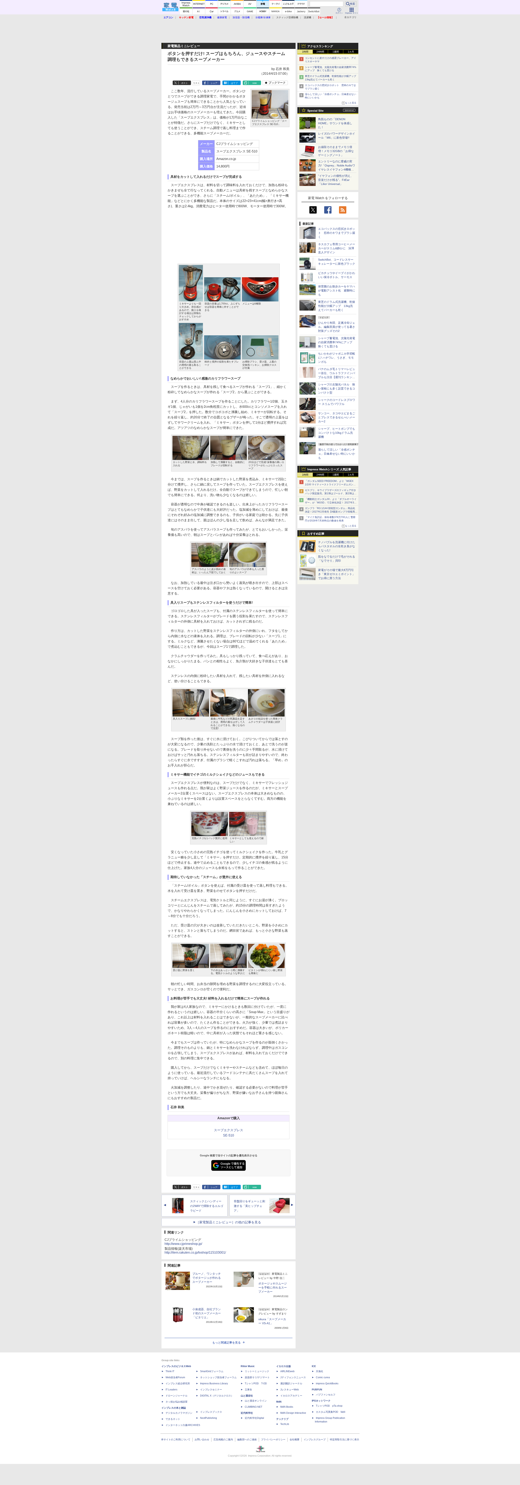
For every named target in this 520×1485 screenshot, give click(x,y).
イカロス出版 (283, 1366)
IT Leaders (171, 1389)
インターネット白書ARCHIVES (183, 1425)
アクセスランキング (320, 46)
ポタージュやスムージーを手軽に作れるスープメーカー (272, 1287)
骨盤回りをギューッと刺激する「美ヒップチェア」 (249, 1206)
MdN (279, 1401)
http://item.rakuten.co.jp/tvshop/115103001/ (195, 1252)
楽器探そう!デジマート (257, 1377)
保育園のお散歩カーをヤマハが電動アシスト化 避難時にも (336, 290)
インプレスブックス (211, 1412)
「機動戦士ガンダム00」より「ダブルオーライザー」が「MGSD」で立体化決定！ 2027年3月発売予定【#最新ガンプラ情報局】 (330, 502)
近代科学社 (247, 1413)
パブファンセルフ (325, 1394)
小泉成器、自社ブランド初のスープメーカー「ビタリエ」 (206, 1313)
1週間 (336, 51)
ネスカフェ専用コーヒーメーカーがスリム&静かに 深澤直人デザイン (336, 248)
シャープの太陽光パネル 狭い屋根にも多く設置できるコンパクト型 (336, 388)
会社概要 (294, 1439)
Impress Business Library (214, 1383)
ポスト (184, 83)
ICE (314, 1366)
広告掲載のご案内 (223, 1439)
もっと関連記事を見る (226, 1342)
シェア (214, 83)
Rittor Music (248, 1366)
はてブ (234, 83)
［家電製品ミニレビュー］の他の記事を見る (228, 1222)
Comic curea (323, 1377)
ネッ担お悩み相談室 (176, 1401)
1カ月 (351, 51)
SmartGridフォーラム (211, 1371)
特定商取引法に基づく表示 (344, 1439)
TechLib (284, 1424)
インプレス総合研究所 (178, 1383)
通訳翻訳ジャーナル (291, 1383)
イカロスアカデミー (291, 1395)
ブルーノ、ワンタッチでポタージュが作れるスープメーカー (206, 1277)
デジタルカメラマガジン (179, 1413)
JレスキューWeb (289, 1389)
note (254, 83)
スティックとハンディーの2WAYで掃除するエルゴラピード (206, 1206)
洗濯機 (307, 17)
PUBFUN (317, 1389)
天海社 (319, 1371)
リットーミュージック (257, 1371)
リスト (196, 83)
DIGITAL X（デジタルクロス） (216, 1395)
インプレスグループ (315, 1439)
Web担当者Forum (175, 1377)
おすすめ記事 (315, 533)
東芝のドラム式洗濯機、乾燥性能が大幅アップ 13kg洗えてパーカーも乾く (336, 306)
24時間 (320, 51)
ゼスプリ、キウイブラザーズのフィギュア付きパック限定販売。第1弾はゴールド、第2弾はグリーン (330, 494)
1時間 (305, 51)
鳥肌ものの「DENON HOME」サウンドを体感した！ (335, 123)
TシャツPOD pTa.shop (329, 1405)
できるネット (173, 1419)
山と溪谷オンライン (256, 1400)
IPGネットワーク (321, 1400)
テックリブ (282, 1419)
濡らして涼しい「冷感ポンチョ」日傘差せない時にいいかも (336, 453)
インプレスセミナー (211, 1389)
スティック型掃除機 (287, 17)
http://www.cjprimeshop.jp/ (183, 1243)
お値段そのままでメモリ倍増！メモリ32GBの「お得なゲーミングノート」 (336, 151)
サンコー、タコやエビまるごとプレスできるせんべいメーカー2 (336, 417)
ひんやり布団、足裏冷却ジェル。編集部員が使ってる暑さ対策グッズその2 (336, 326)
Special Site (315, 110)
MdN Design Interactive (293, 1413)
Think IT (170, 1371)
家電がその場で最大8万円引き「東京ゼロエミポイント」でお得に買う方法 (336, 574)
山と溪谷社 (247, 1395)
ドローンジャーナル (176, 1395)
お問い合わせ (202, 1439)
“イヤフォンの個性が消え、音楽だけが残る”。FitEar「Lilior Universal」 (335, 180)
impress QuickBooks (327, 1383)
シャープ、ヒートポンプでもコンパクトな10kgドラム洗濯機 (336, 432)
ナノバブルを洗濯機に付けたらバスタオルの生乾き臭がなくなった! (336, 546)
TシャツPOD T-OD (256, 1383)
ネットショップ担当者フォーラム (218, 1377)
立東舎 (248, 1389)
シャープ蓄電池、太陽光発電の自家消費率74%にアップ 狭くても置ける (336, 342)
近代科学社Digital (254, 1418)
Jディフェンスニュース (293, 1377)
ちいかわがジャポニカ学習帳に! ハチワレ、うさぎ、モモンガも (336, 357)
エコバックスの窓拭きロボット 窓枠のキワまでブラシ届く (336, 233)
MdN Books (286, 1406)
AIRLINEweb (287, 1371)
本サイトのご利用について (175, 1439)
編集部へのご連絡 (247, 1439)
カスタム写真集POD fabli (330, 1412)
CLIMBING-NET (253, 1406)
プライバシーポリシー (273, 1439)
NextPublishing (208, 1418)
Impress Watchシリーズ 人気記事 (329, 469)
